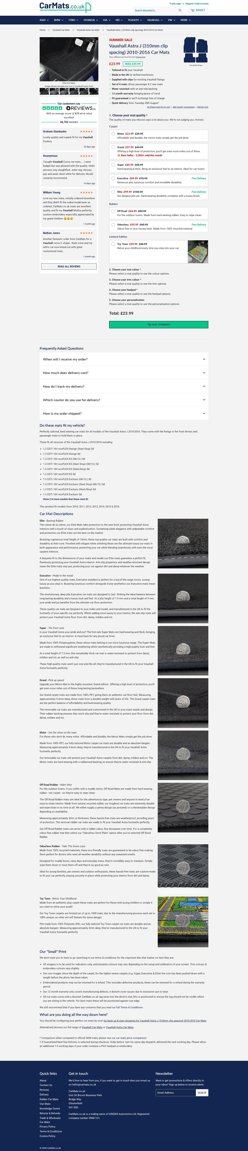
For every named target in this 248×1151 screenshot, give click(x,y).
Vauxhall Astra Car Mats (88, 30)
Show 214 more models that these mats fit (65, 499)
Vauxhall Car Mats (61, 30)
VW (170, 20)
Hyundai (89, 20)
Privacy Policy (47, 1126)
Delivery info (202, 107)
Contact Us (46, 1085)
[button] (44, 91)
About (43, 1080)
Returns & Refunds (50, 1113)
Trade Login (175, 3)
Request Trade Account (197, 3)
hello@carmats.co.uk (84, 1084)
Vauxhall (153, 20)
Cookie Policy (47, 1136)
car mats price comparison (131, 1038)
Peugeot (133, 20)
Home (42, 30)
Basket (200, 10)
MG (118, 20)
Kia (105, 20)
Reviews (44, 1089)
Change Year (140, 57)
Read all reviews (69, 266)
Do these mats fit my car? (158, 107)
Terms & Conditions (51, 1131)
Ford (72, 20)
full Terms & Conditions (129, 1007)
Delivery (44, 1094)
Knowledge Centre (50, 1108)
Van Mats (45, 1103)
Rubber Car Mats (49, 1099)
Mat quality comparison (184, 107)
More (184, 20)
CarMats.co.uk (54, 1148)
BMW (57, 20)
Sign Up (202, 1093)
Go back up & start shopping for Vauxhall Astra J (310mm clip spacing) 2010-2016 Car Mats (155, 1020)
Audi (43, 20)
